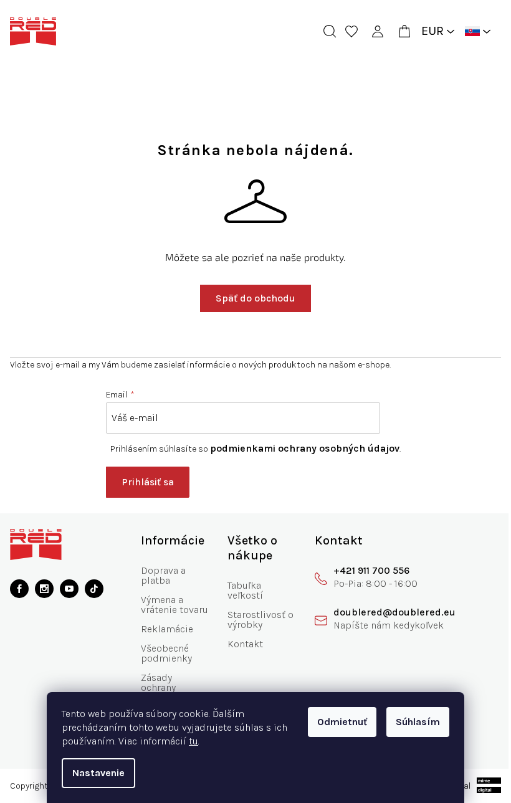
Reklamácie (164, 639)
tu (189, 741)
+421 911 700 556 (363, 570)
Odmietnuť (338, 722)
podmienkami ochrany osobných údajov (300, 448)
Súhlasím (413, 722)
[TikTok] (94, 588)
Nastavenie (94, 773)
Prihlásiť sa (143, 482)
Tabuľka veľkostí (240, 590)
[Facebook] (19, 588)
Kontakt (240, 644)
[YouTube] (69, 588)
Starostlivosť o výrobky (251, 619)
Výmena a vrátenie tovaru (159, 609)
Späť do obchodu (251, 298)
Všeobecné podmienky (163, 663)
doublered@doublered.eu (386, 612)
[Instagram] (44, 588)
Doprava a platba (160, 575)
